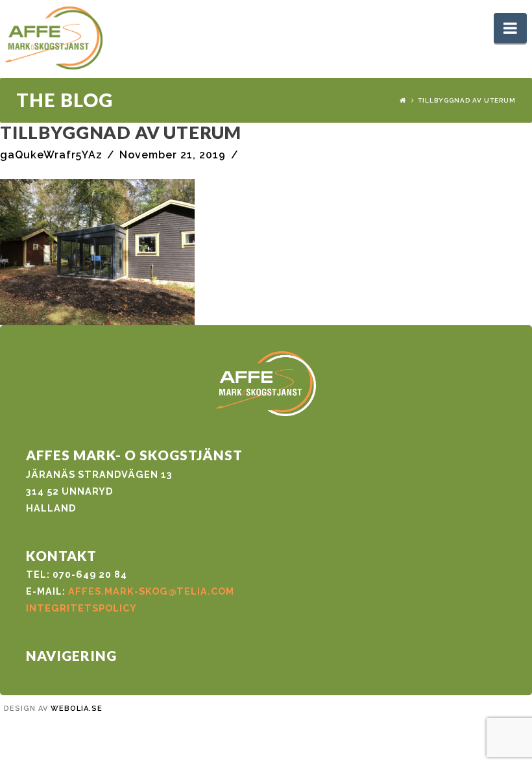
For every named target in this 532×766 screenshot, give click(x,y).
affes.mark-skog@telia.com (151, 591)
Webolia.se (77, 708)
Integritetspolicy (81, 607)
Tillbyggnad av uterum (467, 100)
